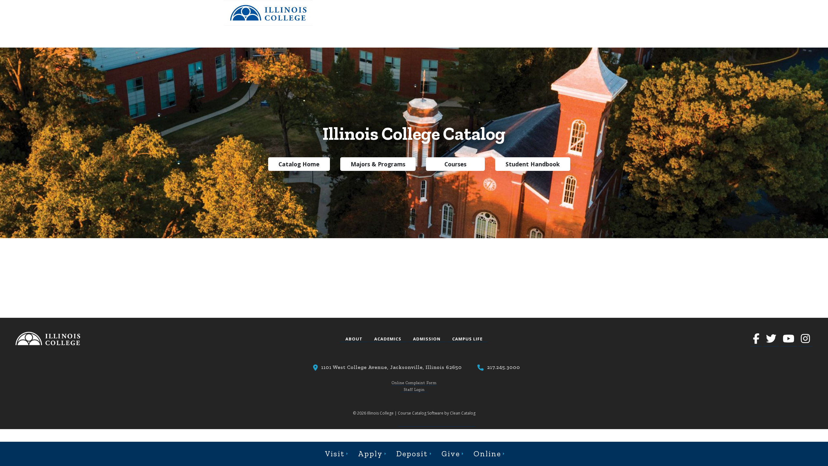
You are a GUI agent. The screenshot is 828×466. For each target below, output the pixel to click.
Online (487, 453)
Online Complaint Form (414, 383)
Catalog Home (299, 164)
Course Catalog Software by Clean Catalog (436, 413)
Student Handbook (533, 164)
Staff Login (414, 389)
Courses (455, 164)
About (354, 339)
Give (450, 453)
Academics (387, 339)
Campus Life (467, 339)
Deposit (412, 453)
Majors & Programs (378, 164)
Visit (334, 453)
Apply (370, 453)
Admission (427, 339)
